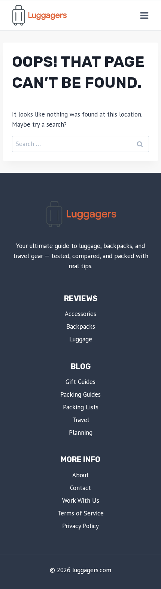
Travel (80, 420)
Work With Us (80, 500)
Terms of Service (80, 513)
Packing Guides (80, 394)
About (80, 475)
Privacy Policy (80, 526)
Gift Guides (80, 382)
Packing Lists (80, 407)
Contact (80, 488)
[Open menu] (144, 15)
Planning (80, 432)
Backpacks (80, 326)
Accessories (80, 314)
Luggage (80, 339)
